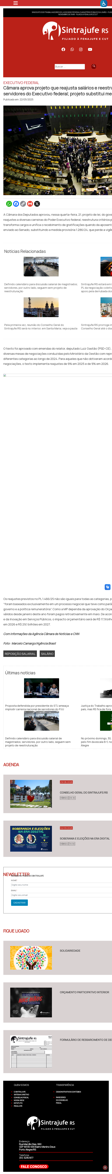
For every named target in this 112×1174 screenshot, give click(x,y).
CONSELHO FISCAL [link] (21, 1097)
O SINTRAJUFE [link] (20, 1092)
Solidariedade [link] (70, 950)
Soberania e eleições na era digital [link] (85, 838)
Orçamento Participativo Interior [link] (84, 992)
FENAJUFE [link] (18, 1106)
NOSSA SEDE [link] (19, 1100)
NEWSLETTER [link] (16, 874)
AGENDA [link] (11, 764)
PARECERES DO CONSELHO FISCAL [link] (62, 1100)
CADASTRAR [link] (19, 902)
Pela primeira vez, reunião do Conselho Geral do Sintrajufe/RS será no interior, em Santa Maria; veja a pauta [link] (40, 326)
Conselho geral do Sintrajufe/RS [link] (84, 792)
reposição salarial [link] (20, 654)
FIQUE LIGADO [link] (16, 931)
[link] (103, 3)
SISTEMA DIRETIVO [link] (21, 1094)
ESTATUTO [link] (18, 1103)
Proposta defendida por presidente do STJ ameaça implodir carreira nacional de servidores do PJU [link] (37, 707)
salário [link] (47, 654)
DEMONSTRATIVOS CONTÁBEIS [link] (68, 1092)
